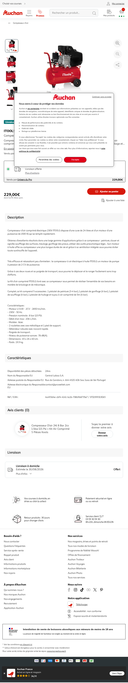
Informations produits (15, 564)
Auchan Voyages (76, 564)
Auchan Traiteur (76, 559)
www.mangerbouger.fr (56, 651)
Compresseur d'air (20, 23)
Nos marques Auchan (15, 594)
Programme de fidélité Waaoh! (83, 550)
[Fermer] (4, 673)
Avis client (9, 559)
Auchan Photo (75, 573)
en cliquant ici (26, 644)
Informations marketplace (17, 568)
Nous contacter (11, 541)
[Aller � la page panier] (121, 13)
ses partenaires (33, 108)
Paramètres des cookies (49, 159)
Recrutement (10, 603)
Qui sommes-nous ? (14, 590)
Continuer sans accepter (102, 97)
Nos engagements (13, 599)
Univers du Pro (24, 179)
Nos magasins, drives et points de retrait (88, 541)
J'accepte (75, 159)
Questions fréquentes (14, 546)
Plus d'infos (21, 473)
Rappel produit (11, 555)
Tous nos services (76, 577)
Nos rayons (9, 573)
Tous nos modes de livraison (82, 546)
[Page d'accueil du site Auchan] (13, 13)
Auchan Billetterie (77, 568)
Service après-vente (14, 550)
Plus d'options (32, 173)
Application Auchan (14, 608)
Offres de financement (79, 555)
